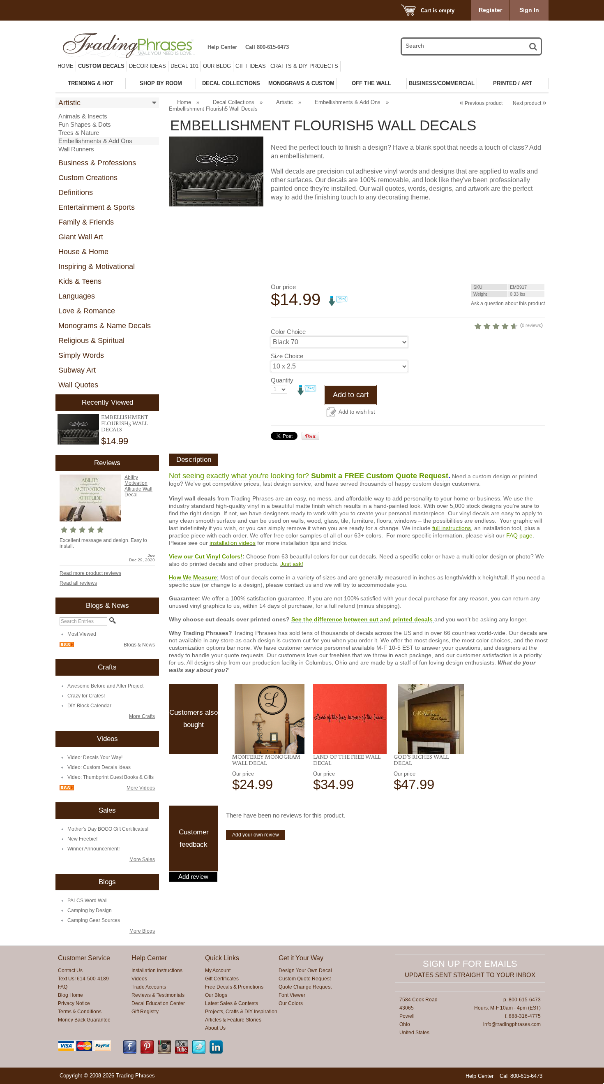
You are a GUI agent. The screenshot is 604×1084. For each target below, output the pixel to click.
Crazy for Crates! (86, 696)
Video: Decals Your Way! (94, 757)
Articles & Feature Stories (233, 1020)
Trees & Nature (78, 132)
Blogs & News (139, 645)
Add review (193, 876)
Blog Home (70, 995)
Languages (76, 296)
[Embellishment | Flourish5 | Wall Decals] (78, 429)
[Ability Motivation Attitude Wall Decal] (90, 520)
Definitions (75, 192)
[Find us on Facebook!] (129, 1052)
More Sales (142, 859)
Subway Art (77, 370)
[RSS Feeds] (67, 646)
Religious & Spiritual (91, 340)
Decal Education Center (158, 1003)
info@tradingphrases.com (512, 1024)
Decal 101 (184, 66)
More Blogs (142, 931)
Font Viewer (292, 995)
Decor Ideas (147, 66)
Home (66, 66)
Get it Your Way (301, 957)
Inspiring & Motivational (96, 266)
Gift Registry (145, 1012)
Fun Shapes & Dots (84, 124)
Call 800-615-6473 (267, 47)
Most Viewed (81, 634)
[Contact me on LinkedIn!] (216, 1052)
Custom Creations (88, 178)
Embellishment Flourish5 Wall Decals (124, 423)
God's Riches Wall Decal (421, 760)
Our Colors (291, 1003)
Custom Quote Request (305, 979)
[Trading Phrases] (133, 45)
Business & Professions (97, 163)
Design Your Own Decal (305, 970)
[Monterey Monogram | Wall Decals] (269, 719)
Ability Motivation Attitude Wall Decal (138, 486)
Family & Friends (86, 222)
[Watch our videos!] (181, 1052)
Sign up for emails (470, 964)
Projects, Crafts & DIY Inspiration (241, 1012)
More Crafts (142, 716)
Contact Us (70, 970)
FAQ (62, 987)
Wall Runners (76, 149)
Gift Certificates (222, 979)
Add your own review (255, 835)
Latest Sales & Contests (231, 1003)
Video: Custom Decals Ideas (99, 767)
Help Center (222, 47)
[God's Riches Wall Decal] (431, 719)
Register (490, 10)
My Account (218, 970)
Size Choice (287, 355)
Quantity (282, 380)
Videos (139, 979)
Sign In (529, 10)
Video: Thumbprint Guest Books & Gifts (110, 777)
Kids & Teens (79, 281)
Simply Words (81, 355)
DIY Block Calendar (89, 706)
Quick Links (222, 957)
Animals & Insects (82, 116)
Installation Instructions (156, 970)
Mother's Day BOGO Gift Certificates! (107, 829)
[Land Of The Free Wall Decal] (350, 719)
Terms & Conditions (79, 1012)
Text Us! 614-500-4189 (83, 979)
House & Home (83, 252)
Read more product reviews (90, 573)
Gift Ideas (250, 66)
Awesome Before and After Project (105, 686)
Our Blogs (216, 995)
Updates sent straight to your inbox (470, 974)
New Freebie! (82, 839)
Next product (529, 103)
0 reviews (531, 325)
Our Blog (217, 66)
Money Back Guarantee (84, 1020)
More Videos (141, 788)
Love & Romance (86, 311)
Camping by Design (89, 910)
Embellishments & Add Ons (95, 140)
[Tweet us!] (198, 1052)
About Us (215, 1028)
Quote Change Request (305, 987)
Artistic (69, 103)
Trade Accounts (148, 987)
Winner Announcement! (93, 849)
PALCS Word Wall (87, 900)
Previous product (481, 103)
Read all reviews (78, 583)
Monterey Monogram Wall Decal (266, 760)
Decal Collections (233, 102)
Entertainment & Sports (96, 207)
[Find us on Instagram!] (164, 1052)
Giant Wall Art (80, 237)
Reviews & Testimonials (157, 995)
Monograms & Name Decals (104, 326)
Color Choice (288, 331)
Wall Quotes (78, 385)
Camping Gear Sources (93, 920)
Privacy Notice (74, 1003)
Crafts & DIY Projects (304, 66)
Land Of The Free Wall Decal (346, 760)
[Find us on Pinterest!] (147, 1052)
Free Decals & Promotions (234, 987)
